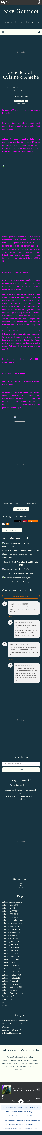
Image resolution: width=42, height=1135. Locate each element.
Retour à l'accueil (21, 509)
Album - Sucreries (9, 990)
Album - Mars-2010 (10, 957)
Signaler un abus (7, 1063)
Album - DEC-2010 (10, 914)
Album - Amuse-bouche (12, 902)
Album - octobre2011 (11, 978)
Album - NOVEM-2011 (11, 966)
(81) (15, 1021)
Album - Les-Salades (10, 947)
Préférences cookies (20, 1069)
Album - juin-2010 (10, 944)
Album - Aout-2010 (10, 905)
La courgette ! (8, 996)
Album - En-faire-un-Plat (12, 923)
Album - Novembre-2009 (12, 969)
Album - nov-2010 (10, 963)
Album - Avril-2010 (10, 908)
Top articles (27, 1060)
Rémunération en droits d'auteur (29, 1063)
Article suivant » (33, 504)
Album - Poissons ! (10, 981)
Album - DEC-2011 (10, 917)
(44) (13, 1033)
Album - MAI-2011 (10, 953)
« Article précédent (10, 504)
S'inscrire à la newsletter (12, 530)
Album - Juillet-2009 (11, 938)
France (22, 796)
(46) (12, 1030)
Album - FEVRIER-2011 (12, 929)
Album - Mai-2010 (10, 950)
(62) (7, 1027)
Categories (21, 88)
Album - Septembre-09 (11, 984)
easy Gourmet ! (21, 14)
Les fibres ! (7, 1002)
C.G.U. (16, 1063)
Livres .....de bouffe (21, 96)
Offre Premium (10, 1066)
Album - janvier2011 (10, 935)
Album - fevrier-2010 (11, 926)
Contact (35, 1060)
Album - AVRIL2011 (10, 911)
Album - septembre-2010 (12, 987)
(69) (12, 1024)
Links (4, 1005)
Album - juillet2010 (10, 941)
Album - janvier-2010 (11, 932)
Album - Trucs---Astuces (12, 993)
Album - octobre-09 (10, 972)
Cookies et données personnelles (25, 1066)
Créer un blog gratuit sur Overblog (12, 1060)
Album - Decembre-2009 (12, 920)
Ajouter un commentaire (21, 596)
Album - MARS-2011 (11, 960)
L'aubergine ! (7, 999)
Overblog (35, 1050)
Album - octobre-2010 (11, 975)
